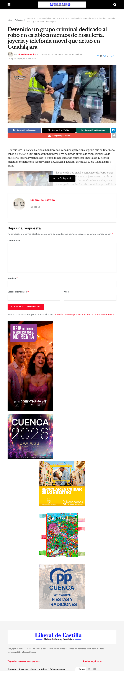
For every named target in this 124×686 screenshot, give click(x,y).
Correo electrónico (18, 291)
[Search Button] (114, 4)
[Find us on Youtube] (94, 669)
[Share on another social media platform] (114, 135)
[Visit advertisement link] (62, 483)
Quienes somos (57, 669)
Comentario (15, 240)
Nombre (13, 278)
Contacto (12, 669)
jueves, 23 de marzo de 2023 (54, 54)
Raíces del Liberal (27, 669)
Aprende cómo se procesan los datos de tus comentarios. (84, 314)
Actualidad (20, 20)
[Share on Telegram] (113, 130)
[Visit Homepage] (62, 5)
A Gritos (43, 669)
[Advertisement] (62, 678)
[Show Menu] (9, 4)
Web (66, 292)
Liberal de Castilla (27, 54)
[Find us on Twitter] (89, 669)
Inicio (10, 20)
